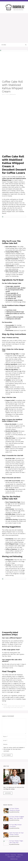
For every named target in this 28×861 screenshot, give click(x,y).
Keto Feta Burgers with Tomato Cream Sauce (13, 707)
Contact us (18, 856)
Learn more (8, 793)
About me (7, 854)
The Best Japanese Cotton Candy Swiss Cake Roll (14, 705)
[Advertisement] (14, 28)
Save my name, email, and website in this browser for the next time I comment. (14, 749)
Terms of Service (11, 856)
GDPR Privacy (20, 854)
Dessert (5, 704)
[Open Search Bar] (26, 45)
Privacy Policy (13, 854)
